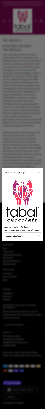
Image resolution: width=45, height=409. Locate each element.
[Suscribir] (38, 235)
